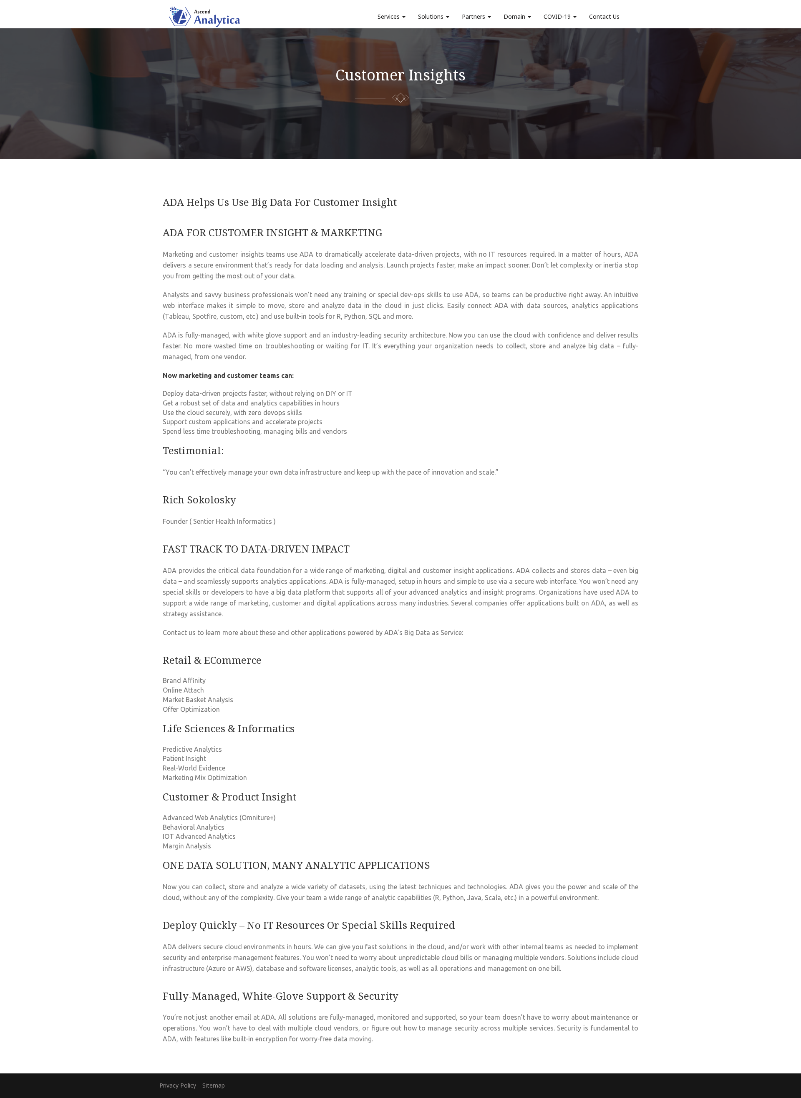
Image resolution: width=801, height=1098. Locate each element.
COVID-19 (558, 16)
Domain (515, 16)
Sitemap (214, 1085)
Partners (474, 16)
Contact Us (604, 16)
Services (389, 16)
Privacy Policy (177, 1085)
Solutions (431, 16)
